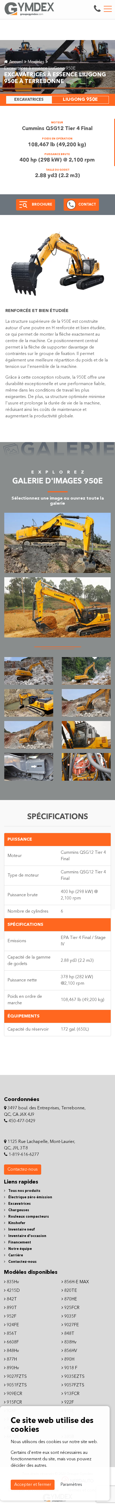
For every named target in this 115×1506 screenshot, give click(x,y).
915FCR (14, 1402)
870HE (70, 1299)
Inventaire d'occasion (26, 1236)
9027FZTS (16, 1377)
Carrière (15, 1255)
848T (68, 1334)
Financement (19, 1242)
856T (11, 1334)
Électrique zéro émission (29, 1197)
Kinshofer (16, 1223)
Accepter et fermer (32, 1485)
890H (68, 1359)
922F (68, 1402)
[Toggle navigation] (108, 9)
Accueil (15, 62)
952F (11, 1316)
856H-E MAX (76, 1282)
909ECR (14, 1394)
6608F (12, 1342)
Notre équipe (19, 1249)
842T (11, 1299)
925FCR (71, 1308)
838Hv (69, 1342)
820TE (70, 1291)
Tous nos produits (23, 1191)
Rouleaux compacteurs (28, 1216)
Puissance (19, 839)
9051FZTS (16, 1385)
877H (11, 1359)
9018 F (70, 1368)
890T (11, 1308)
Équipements (23, 1016)
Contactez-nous (22, 1169)
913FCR (71, 1394)
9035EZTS (74, 1377)
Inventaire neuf (21, 1229)
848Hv (12, 1351)
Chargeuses (18, 1210)
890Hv (12, 1368)
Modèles (36, 62)
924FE (12, 1325)
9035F (69, 1316)
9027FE (71, 1325)
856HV (70, 1351)
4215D (13, 1291)
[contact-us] (97, 9)
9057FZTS (73, 1385)
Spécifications (25, 925)
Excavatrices (19, 1204)
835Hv (12, 1282)
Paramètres (71, 1485)
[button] (23, 204)
